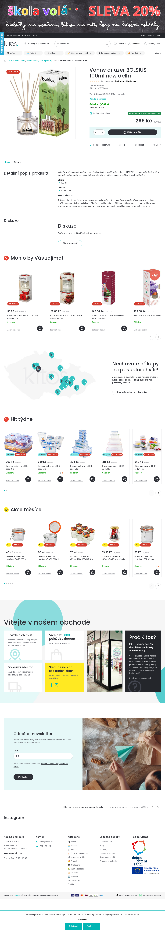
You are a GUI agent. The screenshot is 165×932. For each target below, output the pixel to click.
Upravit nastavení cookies (49, 895)
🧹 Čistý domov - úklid (78, 853)
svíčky (146, 203)
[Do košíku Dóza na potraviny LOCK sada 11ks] (157, 479)
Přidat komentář (70, 243)
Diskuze (17, 162)
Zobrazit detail (13, 330)
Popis (7, 162)
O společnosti (106, 842)
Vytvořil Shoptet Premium (128, 895)
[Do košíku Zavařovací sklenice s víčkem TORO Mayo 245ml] (124, 572)
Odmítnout (73, 926)
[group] (25, 301)
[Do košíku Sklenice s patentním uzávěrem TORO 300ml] (60, 572)
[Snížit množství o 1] (95, 132)
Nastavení (82, 919)
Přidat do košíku (134, 132)
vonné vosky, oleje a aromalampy (80, 206)
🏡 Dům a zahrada (76, 869)
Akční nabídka (74, 880)
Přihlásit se (23, 777)
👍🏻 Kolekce (73, 873)
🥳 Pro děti (73, 861)
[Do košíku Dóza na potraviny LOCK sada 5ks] (124, 479)
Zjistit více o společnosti (140, 678)
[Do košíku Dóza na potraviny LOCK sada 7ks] (60, 479)
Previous (151, 493)
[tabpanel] (18, 456)
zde (138, 914)
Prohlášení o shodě (108, 861)
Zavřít (100, 150)
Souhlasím (91, 926)
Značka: (97, 85)
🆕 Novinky (73, 876)
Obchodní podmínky (108, 853)
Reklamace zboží (107, 857)
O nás (143, 35)
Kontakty (150, 35)
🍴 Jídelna (72, 849)
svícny (103, 206)
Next (158, 493)
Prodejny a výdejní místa (38, 44)
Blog (158, 35)
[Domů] (5, 60)
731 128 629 (45, 846)
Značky (71, 884)
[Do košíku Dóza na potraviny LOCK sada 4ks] (28, 479)
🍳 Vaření (72, 842)
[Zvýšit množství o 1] (102, 132)
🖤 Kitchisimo (74, 865)
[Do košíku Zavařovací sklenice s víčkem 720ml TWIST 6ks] (92, 572)
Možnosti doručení (101, 113)
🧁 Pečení (72, 845)
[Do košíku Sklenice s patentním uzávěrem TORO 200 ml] (28, 572)
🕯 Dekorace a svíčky (76, 857)
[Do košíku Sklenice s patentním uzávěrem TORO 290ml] (157, 572)
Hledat (107, 43)
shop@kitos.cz (46, 842)
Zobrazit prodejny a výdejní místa (132, 392)
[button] (25, 328)
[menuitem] (13, 53)
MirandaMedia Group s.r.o (152, 895)
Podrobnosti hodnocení (126, 81)
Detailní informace (98, 99)
